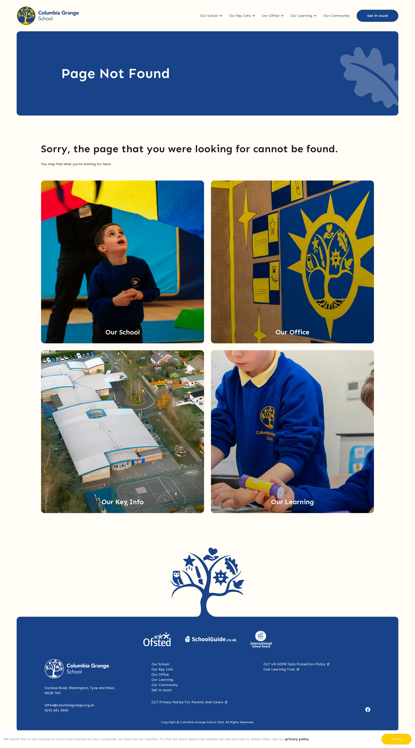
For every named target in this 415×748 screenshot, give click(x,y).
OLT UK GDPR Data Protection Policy (294, 664)
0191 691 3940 (56, 710)
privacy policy (297, 739)
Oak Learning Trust (279, 669)
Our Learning (301, 16)
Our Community (336, 16)
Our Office (270, 16)
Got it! (396, 739)
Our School (209, 16)
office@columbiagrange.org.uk (69, 705)
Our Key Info (240, 16)
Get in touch (377, 16)
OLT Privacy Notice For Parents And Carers (187, 702)
